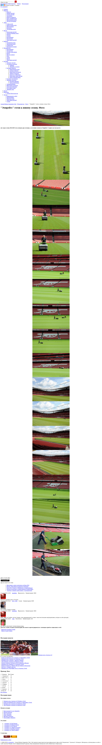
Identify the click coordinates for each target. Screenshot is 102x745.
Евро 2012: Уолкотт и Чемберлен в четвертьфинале (20, 588)
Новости (6, 10)
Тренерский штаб (11, 44)
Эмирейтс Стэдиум (14, 66)
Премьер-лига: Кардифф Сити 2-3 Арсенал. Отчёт (14, 668)
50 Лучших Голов (11, 88)
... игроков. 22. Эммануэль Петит (12, 727)
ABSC (5, 22)
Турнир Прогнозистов (12, 93)
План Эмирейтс (8, 715)
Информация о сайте (12, 96)
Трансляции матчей (12, 40)
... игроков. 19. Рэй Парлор (10, 723)
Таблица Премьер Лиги (13, 33)
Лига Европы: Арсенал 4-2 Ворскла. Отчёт (12, 661)
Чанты (8, 58)
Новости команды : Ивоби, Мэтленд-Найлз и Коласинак (15, 665)
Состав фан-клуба (11, 29)
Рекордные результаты (15, 72)
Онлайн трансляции (12, 52)
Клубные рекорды (11, 68)
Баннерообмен (10, 97)
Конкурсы (6, 92)
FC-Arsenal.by (4, 6)
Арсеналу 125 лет (11, 62)
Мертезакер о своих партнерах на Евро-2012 (18, 585)
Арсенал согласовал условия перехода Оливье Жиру (20, 589)
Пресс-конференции (12, 18)
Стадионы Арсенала (12, 64)
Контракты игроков (12, 46)
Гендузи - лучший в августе (8, 667)
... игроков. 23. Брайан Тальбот (11, 728)
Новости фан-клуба (12, 25)
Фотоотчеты (10, 38)
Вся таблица (4, 692)
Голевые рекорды (14, 70)
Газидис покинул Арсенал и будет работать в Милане (15, 663)
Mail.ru (3, 630)
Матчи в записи (11, 54)
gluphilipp (14, 593)
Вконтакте (4, 629)
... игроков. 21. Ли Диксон (10, 726)
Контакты (9, 28)
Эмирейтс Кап (10, 89)
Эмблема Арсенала (11, 80)
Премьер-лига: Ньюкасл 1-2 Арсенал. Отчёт (12, 664)
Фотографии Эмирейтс (9, 717)
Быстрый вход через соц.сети (8, 3)
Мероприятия (10, 26)
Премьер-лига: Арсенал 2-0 (45, 655)
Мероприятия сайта (12, 20)
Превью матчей (10, 13)
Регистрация (25, 3)
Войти (19, 3)
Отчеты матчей (10, 14)
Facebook (9, 629)
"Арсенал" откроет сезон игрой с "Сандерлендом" (19, 590)
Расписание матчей (11, 32)
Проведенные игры (14, 69)
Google (7, 630)
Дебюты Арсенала (14, 73)
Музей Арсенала (8, 712)
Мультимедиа (7, 48)
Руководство (10, 45)
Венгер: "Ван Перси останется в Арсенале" (18, 586)
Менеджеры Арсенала (12, 85)
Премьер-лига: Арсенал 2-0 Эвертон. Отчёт (12, 659)
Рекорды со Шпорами (15, 74)
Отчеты (8, 36)
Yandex (10, 630)
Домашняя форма (11, 84)
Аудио (8, 57)
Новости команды (11, 17)
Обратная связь (10, 98)
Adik (13, 618)
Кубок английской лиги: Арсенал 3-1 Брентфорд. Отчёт (15, 657)
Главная (6, 9)
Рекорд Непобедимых (15, 77)
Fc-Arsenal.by (10, 742)
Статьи (8, 101)
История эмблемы (14, 81)
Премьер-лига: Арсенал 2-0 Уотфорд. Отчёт (15, 701)
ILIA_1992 (14, 601)
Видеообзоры (10, 37)
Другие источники (11, 21)
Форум (5, 90)
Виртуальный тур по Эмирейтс (12, 711)
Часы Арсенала (7, 713)
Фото (8, 56)
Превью (9, 34)
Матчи (5, 30)
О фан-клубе (10, 24)
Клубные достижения (12, 78)
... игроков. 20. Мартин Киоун (11, 724)
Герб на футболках (14, 82)
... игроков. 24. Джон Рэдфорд (11, 730)
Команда (6, 41)
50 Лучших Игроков (12, 86)
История (6, 61)
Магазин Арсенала (8, 716)
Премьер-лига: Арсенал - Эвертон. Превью (12, 660)
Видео (8, 53)
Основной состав (11, 42)
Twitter (13, 629)
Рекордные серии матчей (16, 76)
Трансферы (9, 16)
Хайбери (12, 65)
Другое (5, 94)
